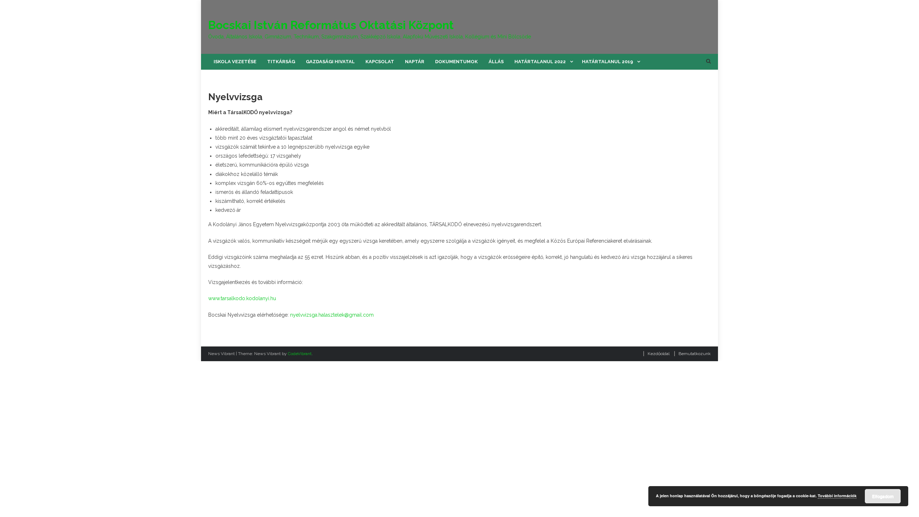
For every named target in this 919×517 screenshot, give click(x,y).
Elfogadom (883, 496)
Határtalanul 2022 (540, 61)
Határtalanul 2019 (607, 61)
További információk (837, 495)
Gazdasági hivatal (330, 61)
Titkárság (281, 61)
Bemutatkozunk (694, 353)
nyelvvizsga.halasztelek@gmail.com (332, 315)
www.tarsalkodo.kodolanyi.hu (242, 298)
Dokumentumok (456, 61)
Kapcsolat (379, 61)
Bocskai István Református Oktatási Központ (331, 25)
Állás (496, 61)
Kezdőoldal (659, 353)
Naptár (414, 61)
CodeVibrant (300, 353)
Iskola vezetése (235, 61)
